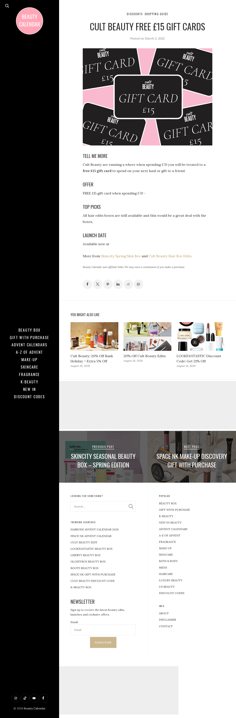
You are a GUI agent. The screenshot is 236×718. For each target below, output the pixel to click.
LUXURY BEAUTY (170, 580)
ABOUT (164, 613)
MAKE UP (165, 548)
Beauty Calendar (35, 708)
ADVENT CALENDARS (173, 529)
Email (74, 622)
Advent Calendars (29, 344)
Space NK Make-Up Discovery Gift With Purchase (192, 460)
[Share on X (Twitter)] (97, 284)
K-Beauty (29, 381)
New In (29, 389)
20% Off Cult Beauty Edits (145, 356)
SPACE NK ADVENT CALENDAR (90, 536)
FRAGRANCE (167, 542)
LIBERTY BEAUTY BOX (85, 555)
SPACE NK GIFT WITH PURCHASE (92, 574)
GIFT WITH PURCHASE (174, 509)
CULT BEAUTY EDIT (83, 542)
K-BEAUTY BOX (80, 587)
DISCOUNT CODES (171, 593)
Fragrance (29, 374)
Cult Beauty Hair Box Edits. (170, 256)
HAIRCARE (166, 574)
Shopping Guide (156, 14)
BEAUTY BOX (168, 503)
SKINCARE (166, 554)
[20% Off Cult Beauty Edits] (147, 336)
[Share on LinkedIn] (118, 284)
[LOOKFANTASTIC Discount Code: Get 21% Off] (200, 336)
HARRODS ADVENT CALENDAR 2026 (94, 529)
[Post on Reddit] (128, 284)
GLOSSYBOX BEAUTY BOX (88, 561)
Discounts (135, 14)
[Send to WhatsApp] (138, 284)
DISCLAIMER (167, 619)
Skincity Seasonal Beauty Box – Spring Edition (103, 460)
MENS (163, 567)
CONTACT (166, 626)
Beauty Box (29, 330)
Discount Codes (29, 396)
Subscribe (103, 642)
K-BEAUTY (166, 516)
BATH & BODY (168, 561)
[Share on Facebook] (87, 284)
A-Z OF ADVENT (29, 352)
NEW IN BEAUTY (170, 522)
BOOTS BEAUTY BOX (84, 568)
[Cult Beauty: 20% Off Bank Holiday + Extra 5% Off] (94, 336)
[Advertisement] (118, 690)
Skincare (29, 367)
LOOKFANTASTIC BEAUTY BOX (91, 548)
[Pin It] (108, 284)
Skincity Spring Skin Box (121, 256)
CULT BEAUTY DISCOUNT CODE (92, 581)
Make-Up (29, 359)
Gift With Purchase (29, 337)
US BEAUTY (167, 586)
